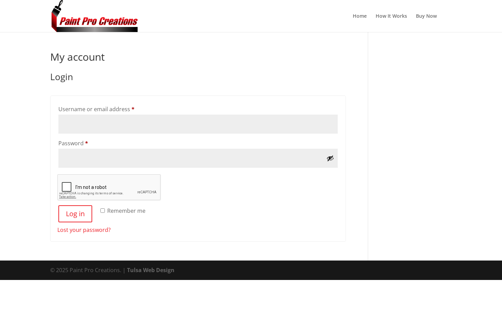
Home (360, 16)
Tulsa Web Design (151, 270)
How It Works (391, 16)
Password (84, 143)
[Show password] (330, 158)
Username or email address (108, 109)
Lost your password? (84, 230)
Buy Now (426, 16)
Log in (75, 213)
